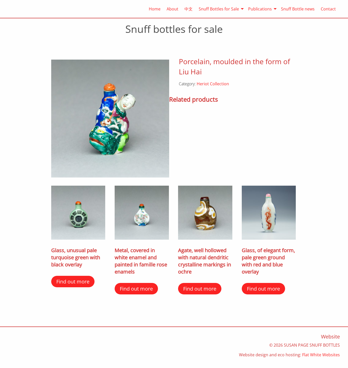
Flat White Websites (321, 355)
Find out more (72, 281)
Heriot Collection (213, 84)
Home (154, 9)
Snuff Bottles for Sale (219, 9)
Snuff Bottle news (298, 9)
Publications (260, 9)
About (172, 9)
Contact (328, 9)
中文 (188, 9)
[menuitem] (151, 9)
